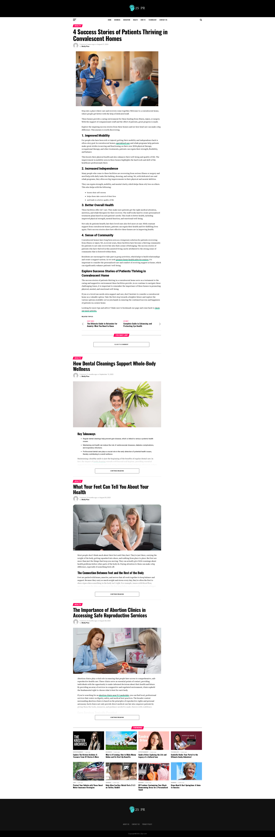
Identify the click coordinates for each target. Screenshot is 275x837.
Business (117, 20)
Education (126, 20)
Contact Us (163, 20)
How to (143, 20)
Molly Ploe (85, 46)
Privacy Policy (147, 824)
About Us (126, 824)
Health (135, 20)
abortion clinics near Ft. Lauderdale (114, 695)
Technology (152, 20)
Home (109, 20)
